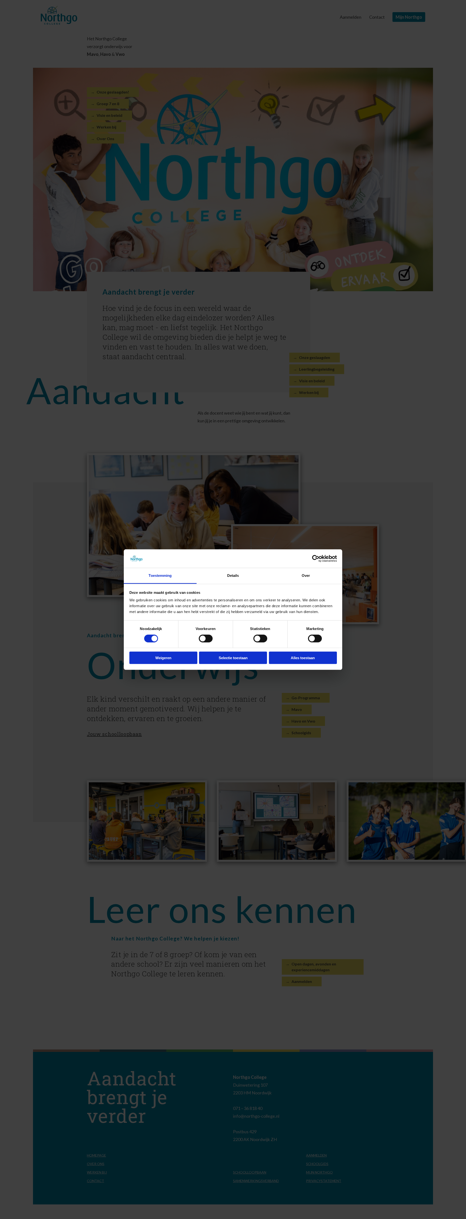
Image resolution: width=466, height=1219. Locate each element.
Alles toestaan (303, 658)
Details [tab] (233, 575)
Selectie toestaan (233, 658)
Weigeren (163, 658)
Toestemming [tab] (160, 575)
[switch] (201, 638)
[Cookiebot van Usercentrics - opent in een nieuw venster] (315, 558)
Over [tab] (306, 575)
